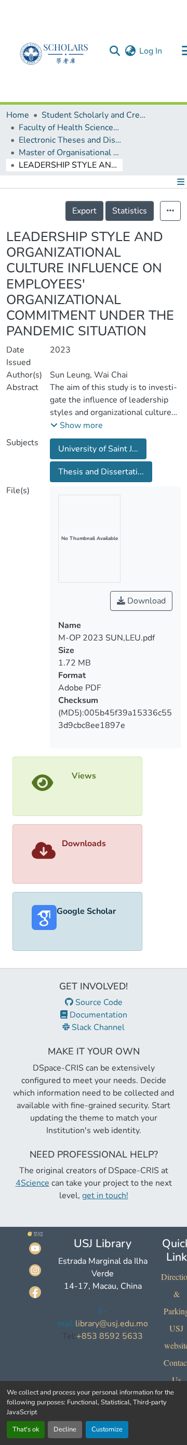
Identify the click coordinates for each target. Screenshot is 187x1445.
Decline (65, 1429)
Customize (107, 1429)
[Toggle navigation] (178, 181)
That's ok (25, 1429)
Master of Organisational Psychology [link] (71, 152)
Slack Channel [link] (97, 1027)
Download (145, 601)
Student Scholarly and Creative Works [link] (93, 115)
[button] (114, 51)
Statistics (129, 211)
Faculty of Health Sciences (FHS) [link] (71, 127)
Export (84, 211)
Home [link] (17, 115)
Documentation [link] (97, 1015)
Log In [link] (150, 51)
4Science (32, 1183)
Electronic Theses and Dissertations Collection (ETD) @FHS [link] (71, 140)
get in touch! (105, 1195)
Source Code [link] (98, 1002)
